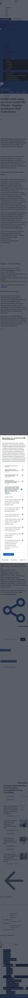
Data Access (14, 560)
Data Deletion (5, 560)
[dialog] (14, 499)
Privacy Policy (22, 560)
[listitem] (14, 466)
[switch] (22, 470)
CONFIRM (8, 554)
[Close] (24, 438)
